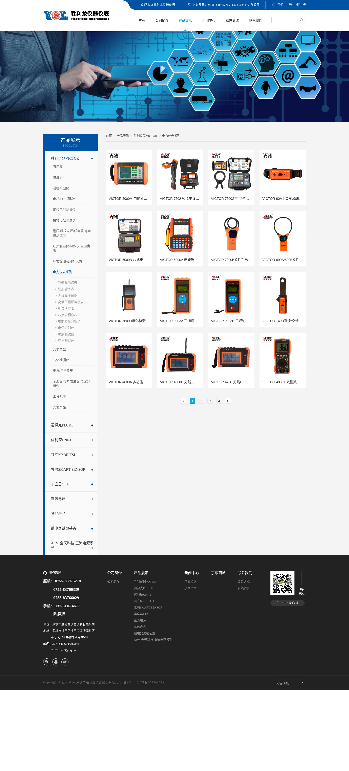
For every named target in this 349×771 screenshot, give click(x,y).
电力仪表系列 (62, 272)
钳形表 (58, 177)
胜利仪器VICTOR (65, 158)
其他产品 (59, 407)
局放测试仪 (66, 334)
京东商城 (232, 20)
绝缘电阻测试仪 (64, 209)
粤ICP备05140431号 (151, 682)
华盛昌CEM (60, 484)
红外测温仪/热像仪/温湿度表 (71, 248)
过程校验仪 (61, 188)
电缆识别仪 (66, 328)
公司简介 (162, 20)
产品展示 (185, 20)
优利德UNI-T (61, 440)
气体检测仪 (61, 360)
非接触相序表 (67, 315)
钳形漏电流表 (67, 282)
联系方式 (244, 581)
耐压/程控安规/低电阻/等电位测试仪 (72, 233)
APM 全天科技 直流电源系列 (72, 545)
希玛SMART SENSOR (68, 469)
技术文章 (190, 588)
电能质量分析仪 (69, 321)
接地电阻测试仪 (64, 220)
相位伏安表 (66, 308)
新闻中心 (208, 20)
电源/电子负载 (63, 370)
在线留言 (244, 588)
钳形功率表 (66, 289)
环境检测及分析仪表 (67, 261)
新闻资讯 (190, 581)
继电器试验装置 (63, 528)
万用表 (58, 167)
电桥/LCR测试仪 (64, 199)
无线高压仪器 (67, 295)
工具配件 (59, 396)
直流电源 (58, 499)
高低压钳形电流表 (71, 302)
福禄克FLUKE (62, 425)
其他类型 (59, 349)
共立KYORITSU (64, 455)
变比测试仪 (66, 341)
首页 (142, 20)
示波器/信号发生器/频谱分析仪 (71, 384)
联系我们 (255, 20)
